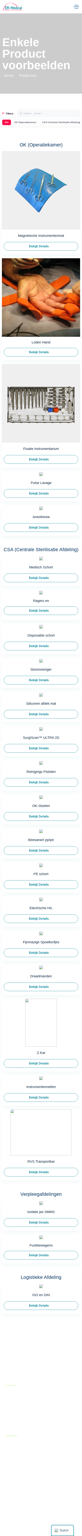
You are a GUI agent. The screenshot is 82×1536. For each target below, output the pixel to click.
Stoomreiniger (41, 669)
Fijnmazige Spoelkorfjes (41, 942)
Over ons (13, 1403)
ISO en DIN (41, 1295)
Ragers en (41, 600)
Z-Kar (41, 1053)
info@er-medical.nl (24, 1480)
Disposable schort (41, 635)
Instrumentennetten (41, 1087)
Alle (7, 122)
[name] (12, 7)
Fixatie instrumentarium (41, 449)
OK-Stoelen (41, 806)
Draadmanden (41, 976)
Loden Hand (41, 342)
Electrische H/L (41, 908)
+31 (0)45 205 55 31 (24, 1485)
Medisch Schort (41, 567)
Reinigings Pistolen (41, 772)
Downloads (45, 1395)
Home (9, 75)
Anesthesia (41, 517)
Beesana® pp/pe (41, 840)
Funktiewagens (41, 1245)
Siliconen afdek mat (41, 703)
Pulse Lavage (41, 483)
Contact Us (45, 1411)
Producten (44, 1403)
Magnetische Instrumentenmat (41, 236)
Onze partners (13, 1414)
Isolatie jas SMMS (41, 1212)
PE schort (41, 874)
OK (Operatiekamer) (25, 122)
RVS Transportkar (41, 1161)
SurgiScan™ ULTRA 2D (41, 738)
